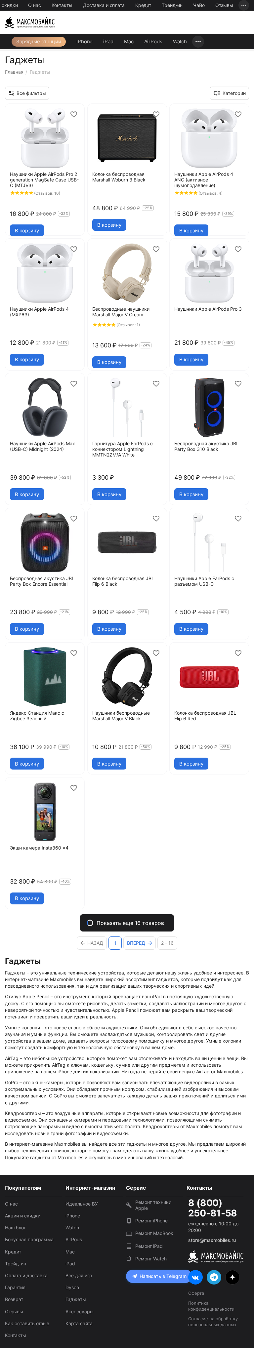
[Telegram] (214, 1277)
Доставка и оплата (104, 5)
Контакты (62, 5)
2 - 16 (167, 943)
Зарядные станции (38, 41)
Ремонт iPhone (151, 1220)
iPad (108, 41)
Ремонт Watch (151, 1258)
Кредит (143, 5)
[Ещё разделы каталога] (198, 42)
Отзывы (224, 5)
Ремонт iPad (149, 1246)
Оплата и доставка (26, 1275)
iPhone (84, 41)
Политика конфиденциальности (211, 1306)
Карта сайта (79, 1323)
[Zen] (232, 1277)
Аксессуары (79, 1311)
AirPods (153, 41)
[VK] (195, 1277)
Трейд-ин (172, 5)
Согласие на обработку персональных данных (213, 1321)
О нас (34, 5)
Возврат (14, 1299)
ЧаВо (199, 5)
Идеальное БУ (81, 1204)
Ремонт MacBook (154, 1233)
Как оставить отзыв (27, 1323)
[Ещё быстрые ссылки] (243, 5)
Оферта (196, 1293)
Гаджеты (75, 1299)
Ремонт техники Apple (153, 1205)
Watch (180, 41)
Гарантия (15, 1287)
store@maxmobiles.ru (212, 1240)
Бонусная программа (29, 1239)
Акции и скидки (22, 1215)
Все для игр (78, 1275)
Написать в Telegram (163, 1276)
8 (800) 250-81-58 (212, 1208)
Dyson (72, 1287)
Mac (129, 41)
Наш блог (15, 1227)
